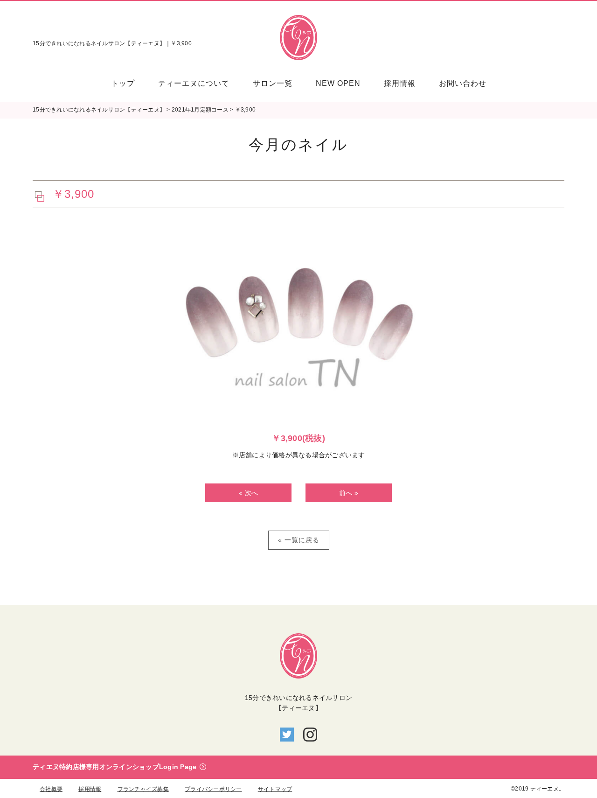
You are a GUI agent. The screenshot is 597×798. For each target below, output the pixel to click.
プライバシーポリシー (213, 789)
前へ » (348, 493)
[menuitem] (128, 83)
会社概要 (51, 789)
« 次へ (248, 493)
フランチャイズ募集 (143, 789)
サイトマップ (275, 789)
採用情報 (89, 789)
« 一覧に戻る (298, 540)
